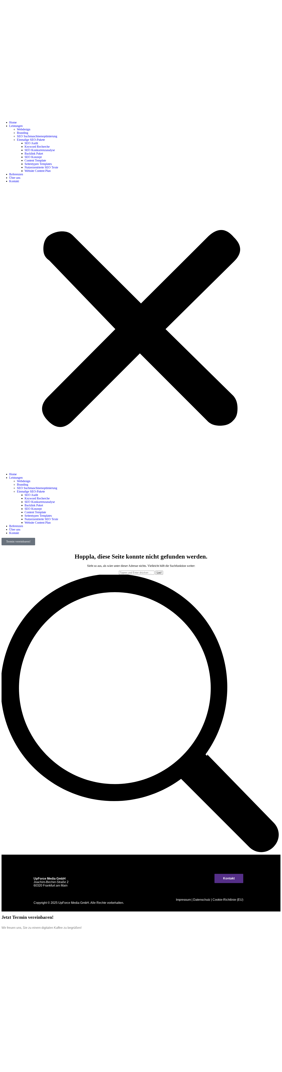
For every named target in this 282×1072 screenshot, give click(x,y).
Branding (22, 132)
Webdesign (23, 129)
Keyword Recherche (37, 146)
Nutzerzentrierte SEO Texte (41, 167)
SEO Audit (31, 143)
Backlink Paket (34, 153)
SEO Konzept (33, 157)
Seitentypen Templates (38, 164)
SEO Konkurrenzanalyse (40, 150)
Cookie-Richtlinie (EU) (228, 899)
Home (13, 122)
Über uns (14, 177)
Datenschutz (201, 899)
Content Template (35, 160)
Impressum (183, 899)
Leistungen (16, 125)
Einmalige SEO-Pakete (31, 139)
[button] (141, 327)
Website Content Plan (38, 170)
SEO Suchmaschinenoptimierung (37, 136)
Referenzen (16, 174)
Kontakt (14, 181)
